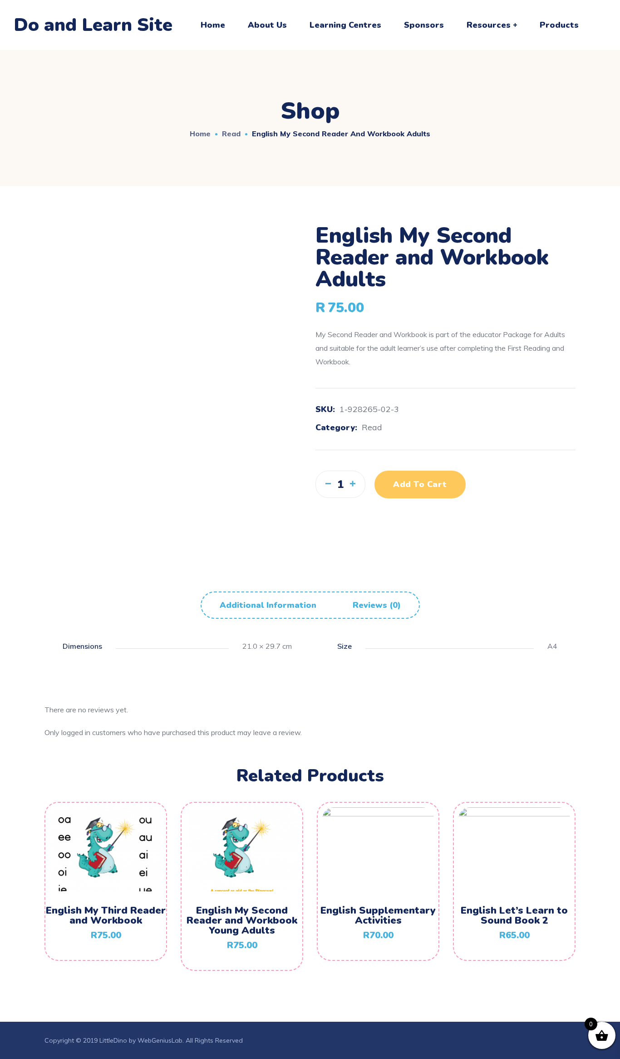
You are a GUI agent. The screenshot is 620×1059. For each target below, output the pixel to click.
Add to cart (420, 484)
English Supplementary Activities (378, 915)
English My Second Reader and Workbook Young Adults (242, 920)
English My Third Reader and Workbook (106, 915)
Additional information (268, 605)
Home (200, 133)
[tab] (268, 605)
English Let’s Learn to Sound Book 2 (514, 915)
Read (231, 133)
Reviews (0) (377, 605)
